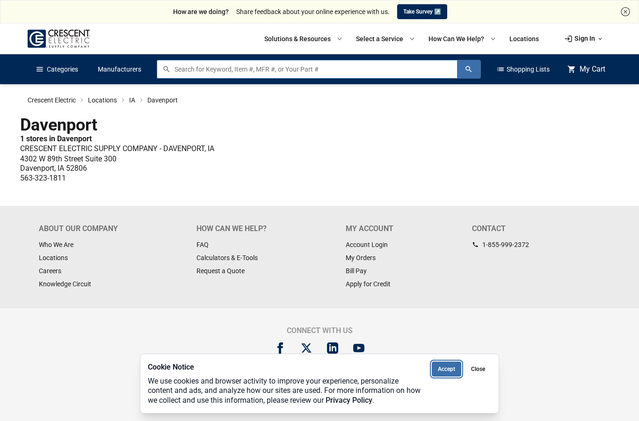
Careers (50, 271)
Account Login (367, 244)
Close (478, 369)
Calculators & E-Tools (227, 257)
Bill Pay (356, 271)
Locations (102, 100)
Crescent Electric (52, 100)
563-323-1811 (43, 178)
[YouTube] (358, 348)
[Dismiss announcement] (625, 11)
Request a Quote (220, 271)
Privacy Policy (349, 400)
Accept (446, 369)
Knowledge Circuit (65, 284)
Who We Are (56, 244)
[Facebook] (280, 348)
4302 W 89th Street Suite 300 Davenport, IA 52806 (68, 163)
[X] (306, 348)
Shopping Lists (523, 69)
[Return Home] (59, 38)
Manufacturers (119, 69)
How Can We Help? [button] (462, 39)
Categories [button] (57, 69)
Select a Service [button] (386, 39)
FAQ (202, 244)
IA (132, 100)
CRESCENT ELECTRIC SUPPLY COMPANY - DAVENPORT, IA (117, 148)
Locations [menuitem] (524, 39)
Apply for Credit (368, 284)
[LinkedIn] (332, 348)
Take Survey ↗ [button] (422, 11)
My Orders (361, 257)
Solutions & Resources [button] (304, 39)
